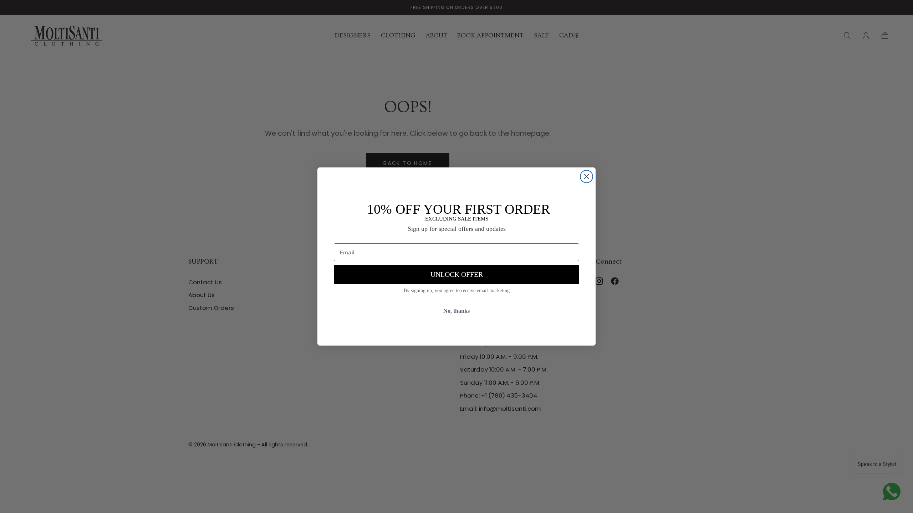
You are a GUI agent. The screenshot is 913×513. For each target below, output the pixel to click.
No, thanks (456, 311)
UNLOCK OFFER (456, 274)
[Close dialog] (586, 176)
